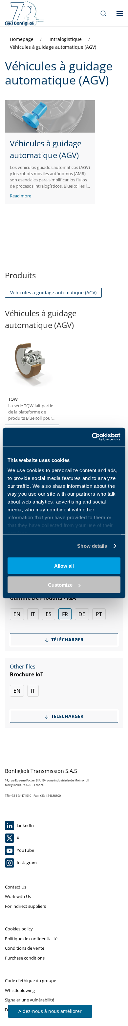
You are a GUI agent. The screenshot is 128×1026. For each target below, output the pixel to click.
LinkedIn (25, 825)
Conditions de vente (24, 948)
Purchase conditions (25, 958)
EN (16, 614)
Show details (92, 546)
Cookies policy (19, 929)
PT (99, 614)
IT (33, 614)
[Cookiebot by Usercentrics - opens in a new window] (92, 437)
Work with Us (18, 896)
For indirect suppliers (25, 906)
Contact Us (15, 887)
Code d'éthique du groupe (30, 980)
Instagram (26, 863)
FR (65, 614)
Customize (60, 585)
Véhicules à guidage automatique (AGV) (53, 47)
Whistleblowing (20, 990)
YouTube (25, 850)
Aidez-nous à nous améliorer (50, 1011)
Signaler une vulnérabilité (29, 1000)
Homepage (22, 39)
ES (49, 614)
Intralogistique (66, 39)
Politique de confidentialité (31, 939)
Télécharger (66, 639)
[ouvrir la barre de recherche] (103, 13)
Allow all (64, 565)
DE (81, 614)
